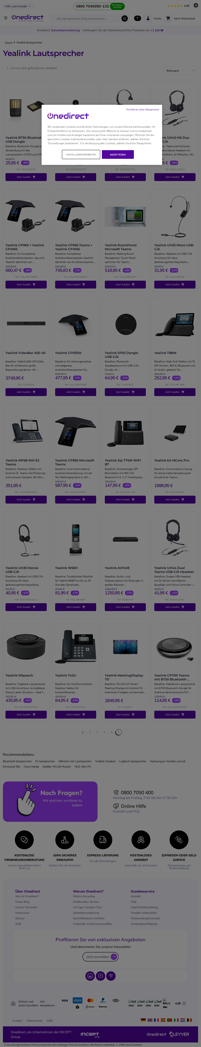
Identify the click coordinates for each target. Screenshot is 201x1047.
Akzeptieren (118, 154)
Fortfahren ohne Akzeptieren (142, 109)
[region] (102, 135)
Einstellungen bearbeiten (81, 154)
